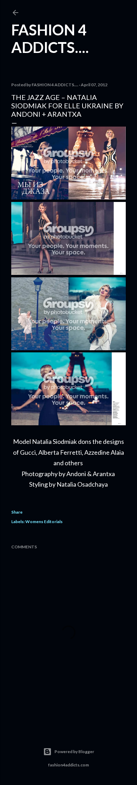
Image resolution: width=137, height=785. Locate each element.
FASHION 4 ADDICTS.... (50, 38)
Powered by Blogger (74, 751)
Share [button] (16, 512)
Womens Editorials (44, 521)
